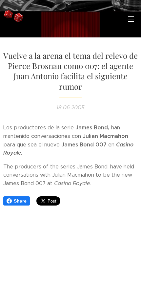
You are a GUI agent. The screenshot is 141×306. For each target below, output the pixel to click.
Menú (131, 18)
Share (20, 201)
